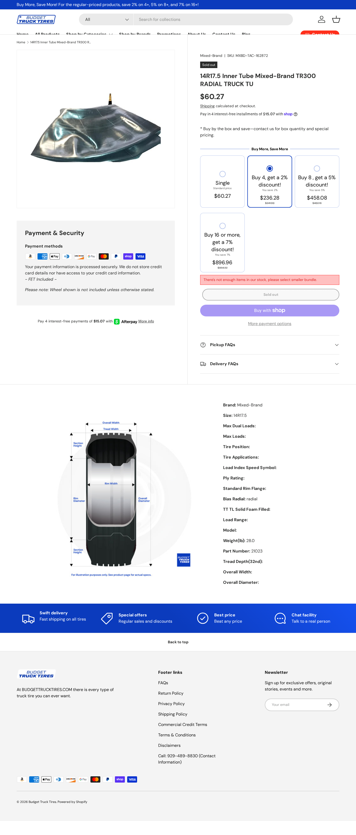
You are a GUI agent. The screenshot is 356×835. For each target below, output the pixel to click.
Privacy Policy (171, 703)
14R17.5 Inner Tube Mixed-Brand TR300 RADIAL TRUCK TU (61, 42)
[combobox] (186, 19)
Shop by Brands (135, 34)
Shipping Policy (172, 714)
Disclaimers (169, 745)
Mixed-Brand (211, 55)
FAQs (163, 683)
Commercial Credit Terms (182, 724)
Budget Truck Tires (42, 802)
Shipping (207, 106)
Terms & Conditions (177, 735)
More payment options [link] (269, 323)
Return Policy (170, 693)
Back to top (178, 642)
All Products (47, 34)
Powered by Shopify (72, 802)
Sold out (270, 294)
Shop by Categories (86, 34)
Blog (246, 34)
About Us (196, 34)
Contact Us (224, 34)
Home (23, 34)
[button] (336, 19)
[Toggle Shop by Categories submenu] (111, 34)
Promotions (169, 34)
